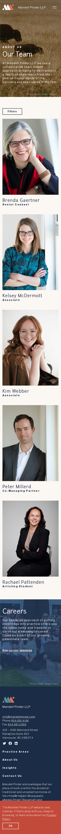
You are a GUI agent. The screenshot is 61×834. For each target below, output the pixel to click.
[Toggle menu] (54, 7)
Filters (12, 111)
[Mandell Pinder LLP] (24, 7)
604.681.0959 (17, 724)
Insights (9, 768)
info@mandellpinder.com (18, 717)
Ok (11, 826)
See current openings (17, 650)
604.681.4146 (20, 720)
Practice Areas (15, 751)
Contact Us (12, 776)
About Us (12, 47)
